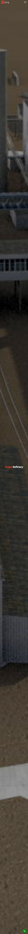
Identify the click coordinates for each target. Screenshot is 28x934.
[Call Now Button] (25, 931)
